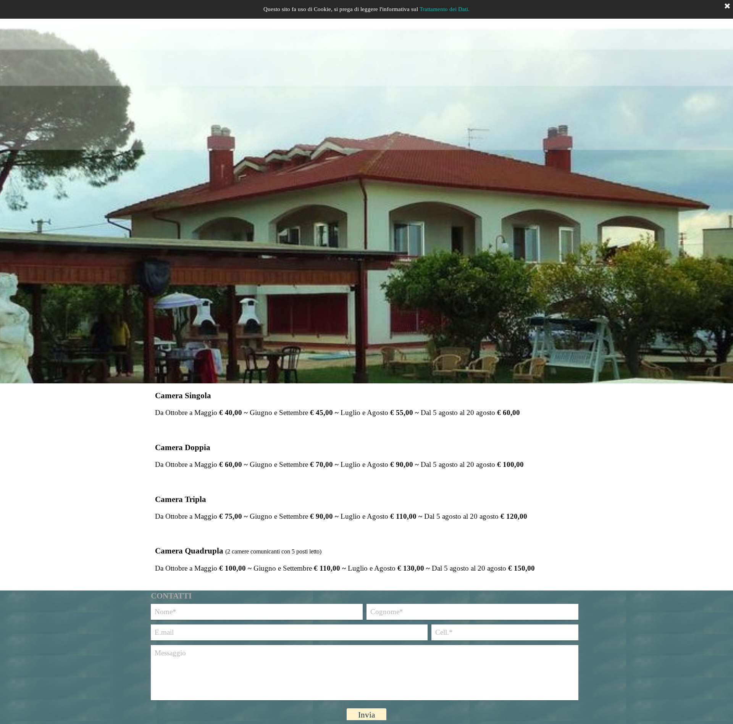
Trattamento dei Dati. (445, 9)
